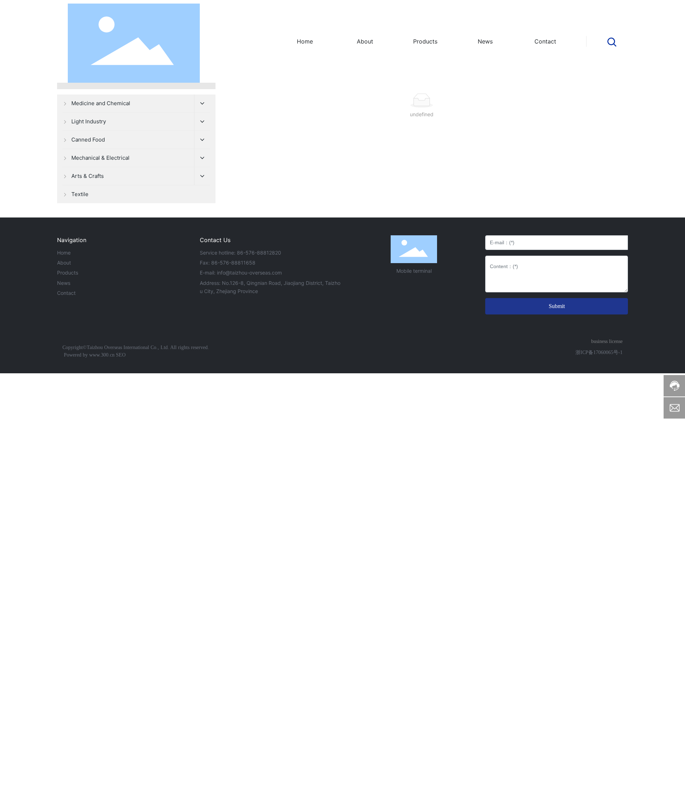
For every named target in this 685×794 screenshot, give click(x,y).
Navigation (71, 240)
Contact (66, 293)
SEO (121, 355)
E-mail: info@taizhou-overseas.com (241, 273)
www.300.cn (101, 355)
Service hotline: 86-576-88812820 (240, 253)
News (63, 283)
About (64, 263)
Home (64, 253)
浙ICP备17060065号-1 (599, 352)
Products (67, 273)
